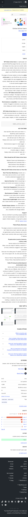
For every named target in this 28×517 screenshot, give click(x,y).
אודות (25, 461)
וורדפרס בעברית (19, 498)
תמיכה (23, 54)
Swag (11, 480)
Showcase (10, 461)
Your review (24, 429)
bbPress (24, 489)
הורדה (24, 34)
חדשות (25, 464)
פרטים (23, 39)
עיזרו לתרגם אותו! (7, 10)
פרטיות (25, 468)
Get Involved (10, 473)
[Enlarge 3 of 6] (24, 321)
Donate (10, 478)
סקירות (23, 43)
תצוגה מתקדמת (23, 406)
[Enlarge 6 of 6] (11, 323)
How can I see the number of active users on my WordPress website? (17, 344)
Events (11, 475)
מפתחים (25, 478)
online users (4, 399)
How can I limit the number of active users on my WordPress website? (17, 354)
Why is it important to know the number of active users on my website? (17, 349)
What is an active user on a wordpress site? (21, 333)
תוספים (11, 466)
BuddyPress (23, 492)
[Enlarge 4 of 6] (11, 310)
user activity (4, 402)
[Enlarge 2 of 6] (24, 316)
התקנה (23, 46)
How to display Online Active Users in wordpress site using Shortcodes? (17, 339)
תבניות (11, 464)
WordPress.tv (23, 480)
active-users (10, 399)
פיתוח (23, 50)
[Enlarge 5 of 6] (11, 316)
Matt (25, 487)
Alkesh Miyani (20, 373)
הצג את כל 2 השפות (5, 396)
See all (3, 429)
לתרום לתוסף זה (23, 453)
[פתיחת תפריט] (2, 2)
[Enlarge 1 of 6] (24, 310)
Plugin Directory (23, 6)
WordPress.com (22, 485)
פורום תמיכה (24, 443)
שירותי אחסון (24, 466)
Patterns (11, 468)
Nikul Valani (21, 30)
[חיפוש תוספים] (12, 14)
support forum (23, 221)
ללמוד (25, 473)
